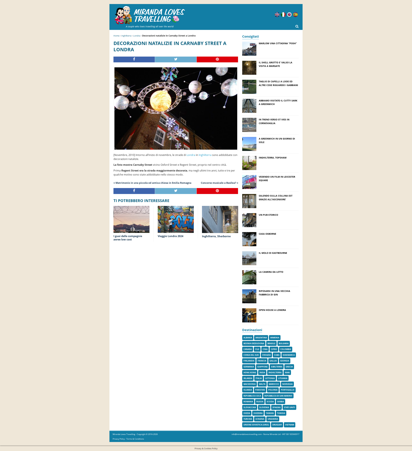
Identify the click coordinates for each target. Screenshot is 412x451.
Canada (247, 349)
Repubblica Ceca (252, 395)
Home (116, 35)
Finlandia (248, 360)
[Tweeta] (176, 60)
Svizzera (257, 413)
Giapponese (289, 14)
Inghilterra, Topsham (272, 157)
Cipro (274, 349)
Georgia (284, 360)
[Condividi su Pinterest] (217, 60)
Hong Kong (249, 372)
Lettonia (270, 378)
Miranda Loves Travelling (124, 434)
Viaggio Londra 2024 (170, 236)
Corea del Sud (251, 355)
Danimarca (289, 355)
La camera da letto (271, 271)
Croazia (266, 355)
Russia (259, 401)
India (262, 372)
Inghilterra (126, 35)
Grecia (289, 366)
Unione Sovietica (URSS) (256, 424)
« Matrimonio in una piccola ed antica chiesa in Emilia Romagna (152, 182)
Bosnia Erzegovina (253, 343)
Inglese (277, 14)
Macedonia (249, 384)
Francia (262, 360)
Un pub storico (268, 214)
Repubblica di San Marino (278, 395)
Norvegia (287, 384)
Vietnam (289, 424)
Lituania (282, 378)
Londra (136, 35)
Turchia (247, 419)
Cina (265, 349)
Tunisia (281, 413)
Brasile (271, 343)
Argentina (261, 337)
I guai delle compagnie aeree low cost (127, 237)
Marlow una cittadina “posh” (278, 43)
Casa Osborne (267, 233)
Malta (262, 384)
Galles (273, 360)
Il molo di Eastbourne (273, 252)
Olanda (247, 389)
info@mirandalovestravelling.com (247, 434)
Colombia (285, 349)
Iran (287, 372)
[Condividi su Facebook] (134, 60)
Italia (259, 378)
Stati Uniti (289, 407)
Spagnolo (295, 14)
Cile (257, 349)
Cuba (276, 355)
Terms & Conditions (135, 438)
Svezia (246, 413)
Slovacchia (249, 407)
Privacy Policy (119, 438)
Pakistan (260, 389)
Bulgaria (284, 343)
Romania (248, 401)
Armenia (274, 337)
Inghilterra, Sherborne (216, 236)
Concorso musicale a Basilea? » (219, 182)
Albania (247, 337)
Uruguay (277, 424)
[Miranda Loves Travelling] (149, 15)
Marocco (274, 384)
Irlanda (247, 378)
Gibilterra (276, 366)
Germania (248, 366)
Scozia (270, 401)
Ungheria (273, 419)
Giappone (262, 366)
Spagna (276, 407)
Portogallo (287, 389)
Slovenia (264, 407)
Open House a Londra (272, 309)
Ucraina (259, 419)
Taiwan (270, 413)
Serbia (280, 401)
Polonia (272, 389)
